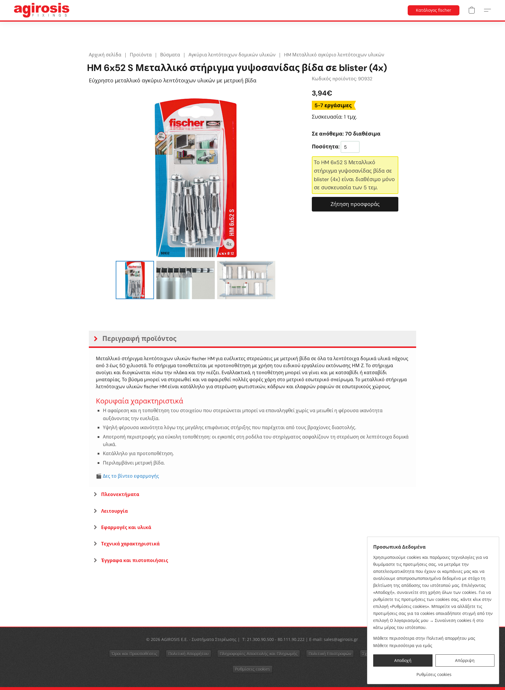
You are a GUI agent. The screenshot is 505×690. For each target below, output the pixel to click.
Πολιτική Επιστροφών (330, 653)
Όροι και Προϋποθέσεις (134, 653)
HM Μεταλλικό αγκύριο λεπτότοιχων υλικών (334, 55)
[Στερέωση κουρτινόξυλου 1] (185, 280)
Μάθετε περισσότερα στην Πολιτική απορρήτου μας (424, 638)
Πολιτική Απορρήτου (188, 653)
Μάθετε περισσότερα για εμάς (402, 645)
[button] (41, 10)
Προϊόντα (141, 55)
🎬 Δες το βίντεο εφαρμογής (127, 476)
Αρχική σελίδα (105, 55)
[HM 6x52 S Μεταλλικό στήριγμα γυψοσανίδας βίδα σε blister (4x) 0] (135, 280)
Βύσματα (170, 55)
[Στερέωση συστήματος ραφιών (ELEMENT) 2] (246, 280)
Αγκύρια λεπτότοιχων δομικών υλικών (232, 55)
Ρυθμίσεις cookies (252, 669)
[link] (433, 672)
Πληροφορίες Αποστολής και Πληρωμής (259, 653)
